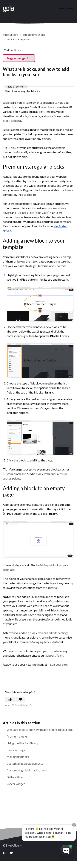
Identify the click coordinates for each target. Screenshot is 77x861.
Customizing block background (27, 770)
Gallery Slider (15, 777)
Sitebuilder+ (11, 34)
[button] (70, 8)
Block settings (16, 750)
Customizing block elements (25, 763)
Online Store (12, 50)
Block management (19, 39)
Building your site (34, 34)
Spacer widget (16, 784)
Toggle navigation (19, 58)
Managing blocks (18, 756)
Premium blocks (17, 736)
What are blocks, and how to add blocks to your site (40, 729)
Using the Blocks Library (22, 743)
